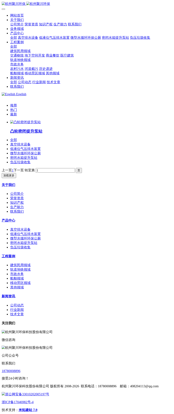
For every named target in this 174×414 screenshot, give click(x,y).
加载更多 (8, 175)
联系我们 (17, 211)
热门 (13, 110)
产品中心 (8, 220)
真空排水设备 (20, 144)
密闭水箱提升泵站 (23, 157)
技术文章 (17, 314)
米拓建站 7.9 (28, 410)
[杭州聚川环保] (87, 4)
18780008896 (11, 371)
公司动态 (17, 305)
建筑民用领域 (20, 265)
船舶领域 (17, 278)
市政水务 (17, 274)
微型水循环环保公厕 (25, 153)
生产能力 (17, 207)
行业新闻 (17, 310)
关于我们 (8, 185)
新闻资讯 (8, 296)
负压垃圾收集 (20, 162)
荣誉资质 (17, 198)
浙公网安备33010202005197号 (27, 394)
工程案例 (8, 256)
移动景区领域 (20, 283)
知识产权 (17, 202)
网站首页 (17, 15)
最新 (13, 114)
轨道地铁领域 (20, 269)
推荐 (13, 105)
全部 (13, 37)
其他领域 (17, 287)
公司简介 (17, 193)
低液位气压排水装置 (25, 149)
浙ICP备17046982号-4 (18, 402)
